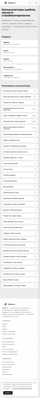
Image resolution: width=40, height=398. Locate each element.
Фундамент (6, 369)
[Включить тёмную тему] (30, 3)
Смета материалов (8, 344)
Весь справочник (8, 362)
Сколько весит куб (8, 364)
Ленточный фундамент (9, 351)
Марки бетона (7, 367)
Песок (4, 326)
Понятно (8, 393)
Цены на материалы (8, 331)
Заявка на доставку (8, 334)
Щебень (4, 324)
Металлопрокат (7, 374)
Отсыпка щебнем (8, 349)
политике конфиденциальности (22, 388)
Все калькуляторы (8, 342)
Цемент (4, 329)
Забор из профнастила (9, 354)
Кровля (4, 372)
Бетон (4, 346)
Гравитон (11, 304)
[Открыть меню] (36, 3)
